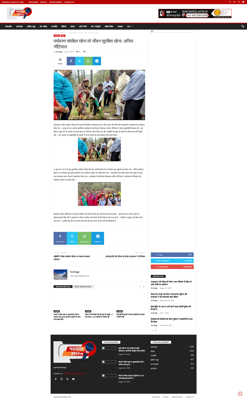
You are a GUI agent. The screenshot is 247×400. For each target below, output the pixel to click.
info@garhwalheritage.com (74, 373)
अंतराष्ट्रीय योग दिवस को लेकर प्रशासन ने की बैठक (125, 256)
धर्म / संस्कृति (95, 26)
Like (190, 255)
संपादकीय (8, 26)
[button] (243, 26)
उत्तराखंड (19, 26)
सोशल (72, 26)
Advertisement (55, 2)
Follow (188, 261)
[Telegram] (96, 61)
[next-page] (143, 286)
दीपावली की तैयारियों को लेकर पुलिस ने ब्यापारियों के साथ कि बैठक (172, 320)
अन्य (128, 26)
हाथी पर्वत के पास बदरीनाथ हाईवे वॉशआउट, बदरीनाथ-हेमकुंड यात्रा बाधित (131, 349)
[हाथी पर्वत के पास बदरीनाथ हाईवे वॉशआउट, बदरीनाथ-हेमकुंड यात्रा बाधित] (109, 352)
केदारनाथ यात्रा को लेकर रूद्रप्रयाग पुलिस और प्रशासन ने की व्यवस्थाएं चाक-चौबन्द (169, 295)
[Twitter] (238, 2)
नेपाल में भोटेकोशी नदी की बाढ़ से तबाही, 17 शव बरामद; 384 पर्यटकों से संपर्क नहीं (99, 315)
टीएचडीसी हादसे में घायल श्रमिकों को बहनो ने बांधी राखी (130, 315)
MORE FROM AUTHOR (82, 286)
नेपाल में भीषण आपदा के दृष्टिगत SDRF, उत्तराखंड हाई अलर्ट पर (131, 376)
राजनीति (54, 26)
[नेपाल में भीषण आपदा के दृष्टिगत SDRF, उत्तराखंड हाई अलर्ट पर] (109, 379)
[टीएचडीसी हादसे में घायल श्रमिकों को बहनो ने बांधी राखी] (130, 301)
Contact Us (69, 2)
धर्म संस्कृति (154, 364)
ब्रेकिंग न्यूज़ (31, 26)
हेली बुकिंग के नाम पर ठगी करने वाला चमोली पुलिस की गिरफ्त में (171, 308)
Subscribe (187, 267)
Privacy (43, 2)
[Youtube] (243, 2)
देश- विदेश (43, 26)
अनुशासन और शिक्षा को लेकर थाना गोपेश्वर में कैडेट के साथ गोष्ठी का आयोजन (171, 283)
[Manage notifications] (240, 393)
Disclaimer (33, 2)
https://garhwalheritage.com (79, 276)
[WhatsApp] (88, 61)
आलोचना (154, 368)
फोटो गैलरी (83, 26)
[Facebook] (230, 2)
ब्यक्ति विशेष (109, 26)
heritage (59, 52)
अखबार (120, 26)
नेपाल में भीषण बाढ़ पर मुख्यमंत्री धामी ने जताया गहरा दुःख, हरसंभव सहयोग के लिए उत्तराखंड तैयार (67, 317)
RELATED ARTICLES (63, 286)
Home (56, 33)
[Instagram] (234, 2)
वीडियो (63, 26)
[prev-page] (140, 286)
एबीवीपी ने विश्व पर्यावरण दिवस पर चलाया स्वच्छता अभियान (72, 258)
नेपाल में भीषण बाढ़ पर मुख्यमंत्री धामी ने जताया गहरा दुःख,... (131, 363)
